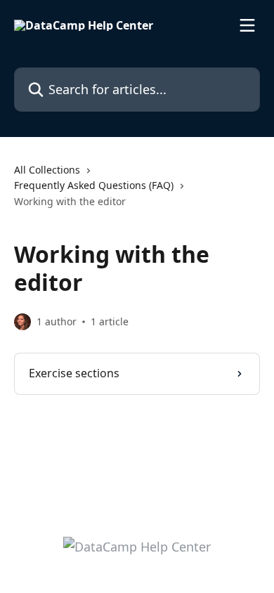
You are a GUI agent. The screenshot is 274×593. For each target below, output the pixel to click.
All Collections (47, 169)
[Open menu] (247, 25)
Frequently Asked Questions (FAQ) (94, 185)
